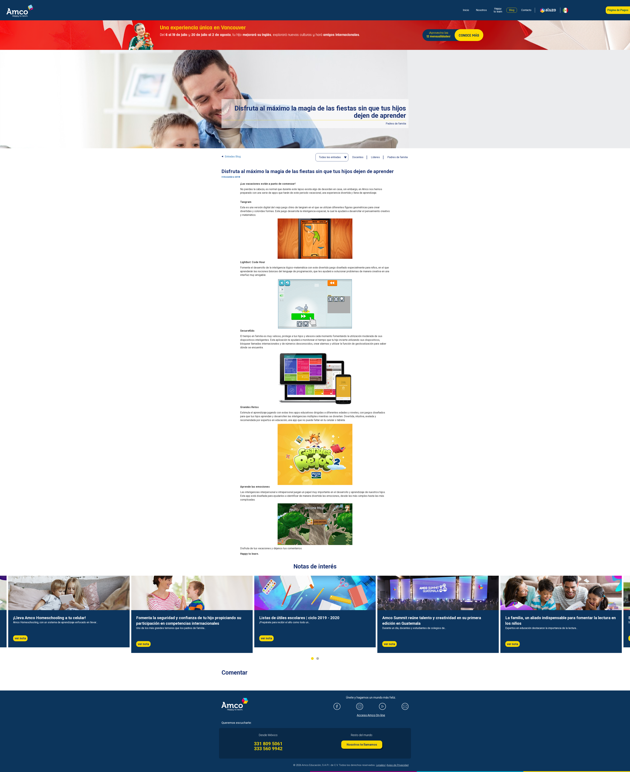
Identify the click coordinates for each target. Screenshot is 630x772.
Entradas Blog (233, 156)
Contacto (526, 10)
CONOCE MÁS (469, 35)
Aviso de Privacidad (398, 765)
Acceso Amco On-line (371, 715)
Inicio (466, 10)
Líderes (375, 157)
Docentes (357, 157)
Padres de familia (397, 157)
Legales (381, 765)
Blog (511, 10)
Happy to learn (498, 10)
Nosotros (481, 10)
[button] (564, 10)
